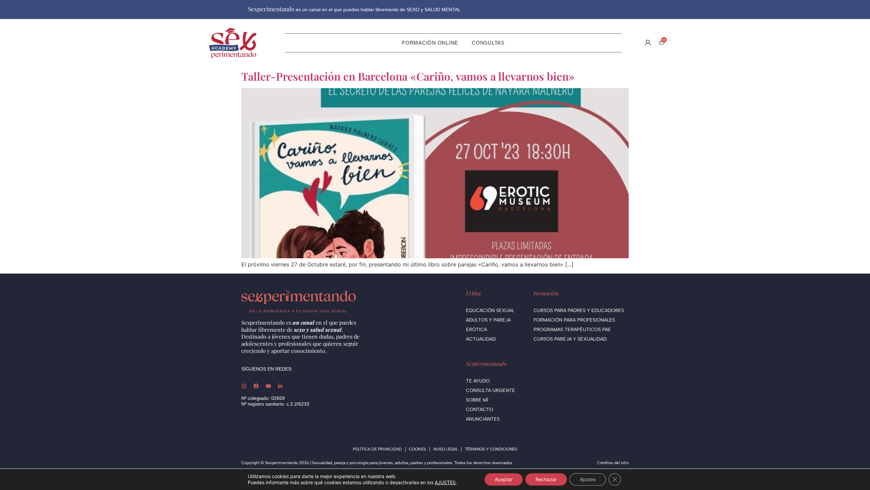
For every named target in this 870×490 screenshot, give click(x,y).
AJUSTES (445, 482)
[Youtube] (268, 386)
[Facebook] (256, 386)
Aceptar (503, 479)
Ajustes (588, 479)
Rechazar (546, 479)
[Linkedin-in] (280, 386)
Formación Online (430, 43)
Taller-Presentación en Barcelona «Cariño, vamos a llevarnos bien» (407, 76)
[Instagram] (243, 386)
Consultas (488, 43)
